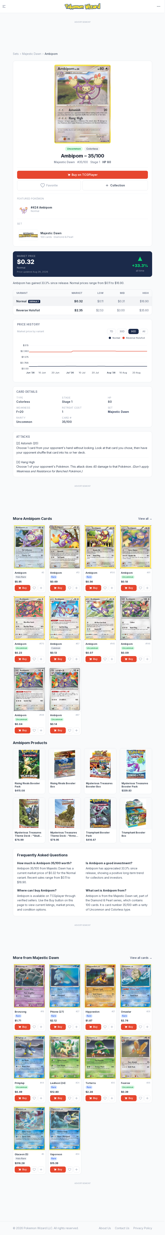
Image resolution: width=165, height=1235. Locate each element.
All (143, 331)
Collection (117, 185)
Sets (16, 53)
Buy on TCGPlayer (85, 174)
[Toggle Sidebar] (6, 6)
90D (133, 331)
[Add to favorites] (34, 588)
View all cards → (141, 957)
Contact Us (122, 1228)
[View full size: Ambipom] (82, 104)
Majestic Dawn (31, 53)
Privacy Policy (142, 1228)
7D (111, 331)
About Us (105, 1228)
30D (122, 331)
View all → (145, 518)
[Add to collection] (41, 588)
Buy (24, 587)
